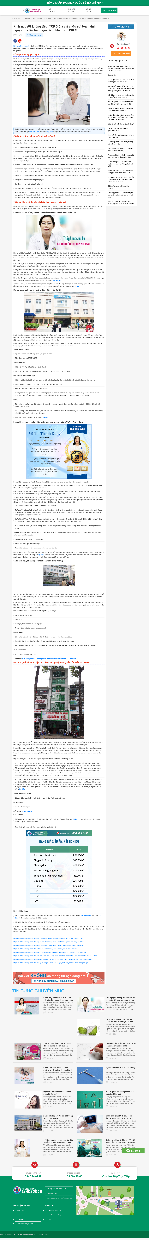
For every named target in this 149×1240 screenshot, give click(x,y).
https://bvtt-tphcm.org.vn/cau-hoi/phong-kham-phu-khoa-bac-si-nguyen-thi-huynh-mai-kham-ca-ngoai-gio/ (50, 963)
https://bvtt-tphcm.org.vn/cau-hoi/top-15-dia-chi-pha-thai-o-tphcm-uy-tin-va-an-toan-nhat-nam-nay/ (48, 945)
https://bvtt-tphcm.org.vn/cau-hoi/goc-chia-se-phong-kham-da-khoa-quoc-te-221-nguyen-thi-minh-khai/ (49, 952)
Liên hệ (49, 1219)
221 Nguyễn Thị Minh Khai (56, 1189)
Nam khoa (20, 1210)
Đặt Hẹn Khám (109, 10)
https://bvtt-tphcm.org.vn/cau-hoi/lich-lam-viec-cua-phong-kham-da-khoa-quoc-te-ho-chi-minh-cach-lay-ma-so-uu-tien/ (55, 956)
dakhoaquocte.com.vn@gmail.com (59, 1198)
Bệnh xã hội (21, 1219)
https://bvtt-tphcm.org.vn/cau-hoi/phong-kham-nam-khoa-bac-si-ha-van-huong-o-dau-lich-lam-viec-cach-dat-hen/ (53, 959)
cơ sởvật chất (90, 10)
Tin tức (27, 18)
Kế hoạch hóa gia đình (25, 1223)
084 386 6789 (123, 47)
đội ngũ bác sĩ (71, 10)
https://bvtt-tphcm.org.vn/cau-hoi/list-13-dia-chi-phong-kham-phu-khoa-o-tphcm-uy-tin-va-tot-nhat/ (48, 938)
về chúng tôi (53, 10)
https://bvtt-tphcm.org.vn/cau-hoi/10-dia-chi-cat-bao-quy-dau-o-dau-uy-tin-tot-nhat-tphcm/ (44, 949)
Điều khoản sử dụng (54, 1215)
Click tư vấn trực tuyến (121, 53)
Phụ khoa (20, 1215)
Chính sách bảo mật (54, 1210)
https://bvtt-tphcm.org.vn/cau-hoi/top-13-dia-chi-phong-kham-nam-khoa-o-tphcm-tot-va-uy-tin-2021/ (48, 942)
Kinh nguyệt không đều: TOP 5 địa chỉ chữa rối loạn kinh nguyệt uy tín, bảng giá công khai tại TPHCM (71, 18)
